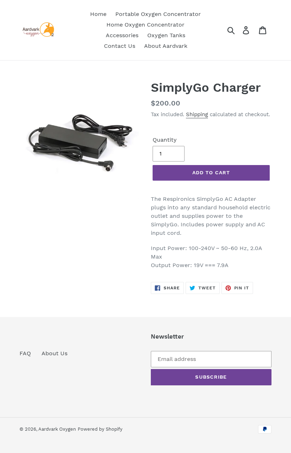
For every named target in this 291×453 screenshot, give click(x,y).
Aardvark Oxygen (57, 429)
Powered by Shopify (100, 429)
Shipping (197, 114)
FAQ (25, 353)
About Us (54, 353)
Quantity (165, 139)
